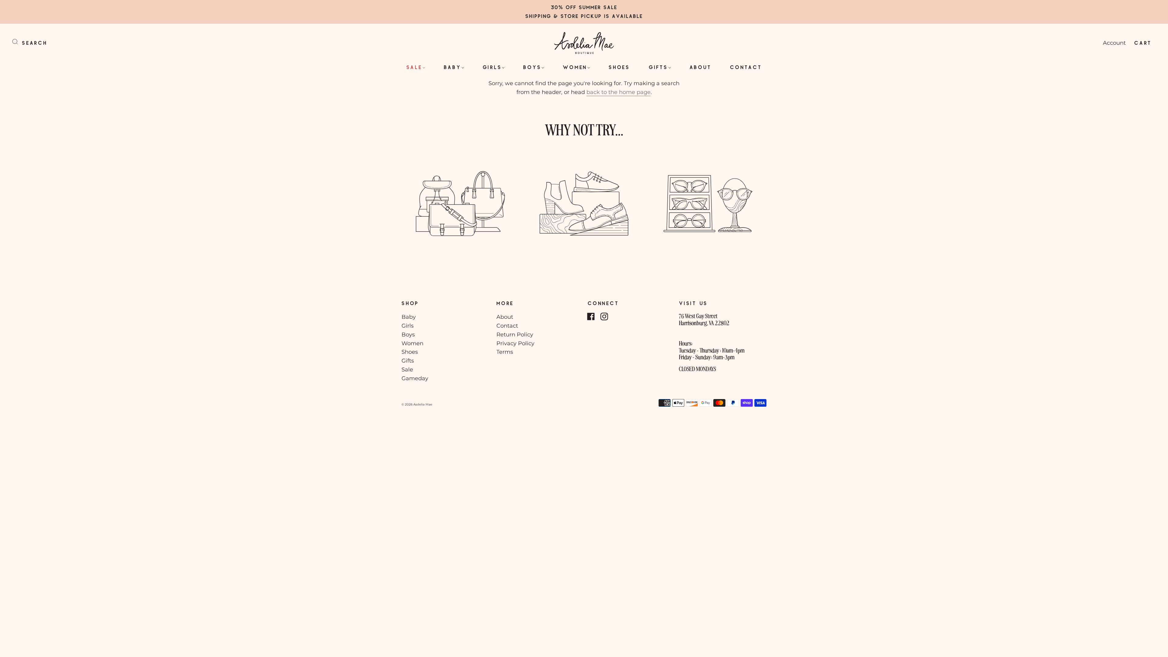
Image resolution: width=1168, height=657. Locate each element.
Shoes (619, 67)
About (700, 67)
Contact (746, 67)
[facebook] (590, 316)
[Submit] (19, 41)
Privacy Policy (515, 343)
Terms (504, 352)
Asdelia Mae (422, 404)
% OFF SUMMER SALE (587, 7)
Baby (452, 67)
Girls (492, 67)
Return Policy (514, 334)
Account (1114, 43)
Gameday (414, 378)
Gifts (658, 67)
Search (34, 42)
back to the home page (618, 92)
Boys (532, 67)
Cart (1143, 42)
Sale (414, 67)
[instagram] (604, 316)
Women (575, 67)
